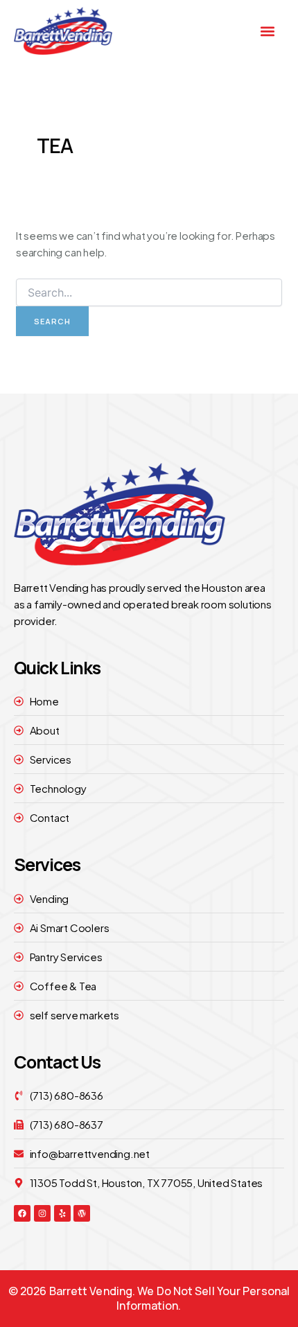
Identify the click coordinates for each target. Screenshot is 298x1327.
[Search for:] (149, 292)
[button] (267, 30)
